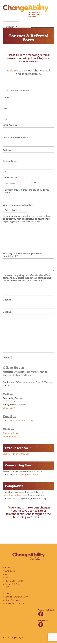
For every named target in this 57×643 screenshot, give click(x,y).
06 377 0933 (9, 407)
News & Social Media (14, 581)
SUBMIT (7, 357)
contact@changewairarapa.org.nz (19, 420)
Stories (7, 577)
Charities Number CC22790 (16, 596)
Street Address (10, 161)
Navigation (9, 27)
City (4, 171)
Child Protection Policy (14, 603)
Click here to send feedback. (16, 453)
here (15, 70)
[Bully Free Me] (40, 626)
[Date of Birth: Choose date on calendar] (34, 183)
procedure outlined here (15, 495)
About (7, 574)
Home (7, 567)
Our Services (10, 571)
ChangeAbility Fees (29, 474)
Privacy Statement (12, 600)
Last (5, 119)
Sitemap (8, 593)
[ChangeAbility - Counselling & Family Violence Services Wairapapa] (28, 561)
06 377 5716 (9, 401)
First (5, 108)
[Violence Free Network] (40, 615)
